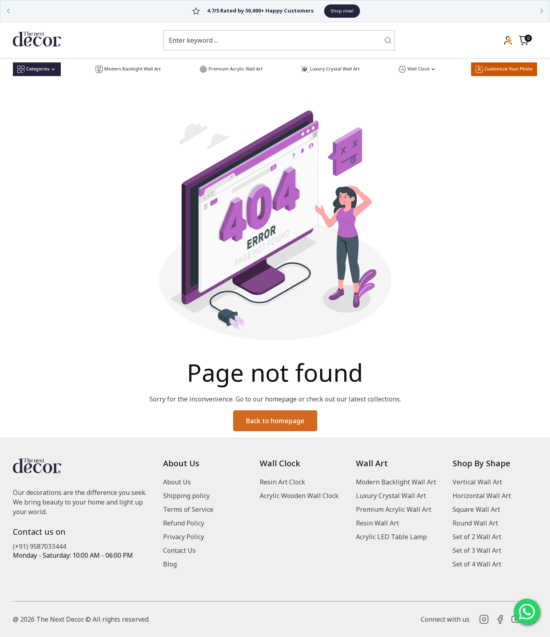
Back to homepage (275, 420)
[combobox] (274, 40)
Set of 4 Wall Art (477, 564)
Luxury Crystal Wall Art (391, 495)
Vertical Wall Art (477, 482)
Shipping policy (186, 495)
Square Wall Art (476, 509)
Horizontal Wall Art (482, 495)
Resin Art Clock (282, 482)
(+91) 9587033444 (39, 546)
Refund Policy (183, 523)
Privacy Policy (183, 536)
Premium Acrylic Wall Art (393, 509)
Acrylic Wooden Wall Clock (299, 495)
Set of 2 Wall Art (477, 536)
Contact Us (179, 550)
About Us (177, 482)
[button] (524, 40)
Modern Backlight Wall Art (396, 482)
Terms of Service (188, 509)
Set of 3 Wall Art (477, 550)
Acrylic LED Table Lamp (391, 536)
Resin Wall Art (377, 523)
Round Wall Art (475, 523)
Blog (170, 564)
